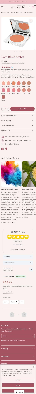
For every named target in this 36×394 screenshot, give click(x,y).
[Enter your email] (33, 336)
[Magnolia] (8, 83)
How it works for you (9, 116)
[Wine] (29, 90)
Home (3, 12)
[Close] (34, 367)
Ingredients (5, 130)
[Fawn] (29, 83)
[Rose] (24, 90)
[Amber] (14, 83)
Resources (5, 356)
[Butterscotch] (24, 83)
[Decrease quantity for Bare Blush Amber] (2, 109)
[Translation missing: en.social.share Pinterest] (6, 149)
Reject (18, 385)
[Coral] (19, 83)
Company (4, 349)
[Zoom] (30, 20)
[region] (18, 379)
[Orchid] (3, 83)
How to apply (6, 120)
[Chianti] (3, 97)
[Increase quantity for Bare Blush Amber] (8, 109)
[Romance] (3, 90)
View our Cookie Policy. (9, 375)
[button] (7, 67)
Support (4, 364)
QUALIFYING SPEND (16, 12)
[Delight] (14, 90)
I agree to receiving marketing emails (14, 340)
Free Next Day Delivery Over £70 (18, 1)
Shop (8, 12)
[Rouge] (19, 90)
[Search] (29, 7)
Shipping (10, 63)
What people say (7, 125)
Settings (18, 380)
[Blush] (8, 90)
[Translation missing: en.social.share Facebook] (2, 149)
